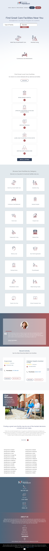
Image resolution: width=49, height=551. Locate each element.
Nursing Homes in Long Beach (31, 460)
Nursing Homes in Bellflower (9, 451)
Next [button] (47, 369)
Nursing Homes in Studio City (31, 467)
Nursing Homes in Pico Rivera (31, 465)
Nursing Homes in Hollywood (31, 458)
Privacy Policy (24, 534)
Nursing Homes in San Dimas (31, 469)
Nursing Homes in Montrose (30, 462)
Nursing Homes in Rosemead (9, 467)
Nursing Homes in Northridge (31, 464)
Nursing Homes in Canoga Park (10, 455)
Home (9, 7)
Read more (24, 80)
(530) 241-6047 (38, 371)
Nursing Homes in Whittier (30, 472)
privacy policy (31, 547)
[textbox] (12, 24)
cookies (25, 547)
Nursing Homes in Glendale (30, 456)
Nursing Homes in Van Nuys (9, 472)
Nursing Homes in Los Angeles (10, 462)
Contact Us (26, 7)
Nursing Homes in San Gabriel (9, 471)
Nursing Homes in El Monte (30, 455)
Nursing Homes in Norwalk (9, 464)
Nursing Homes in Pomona (9, 465)
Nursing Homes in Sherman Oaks (10, 469)
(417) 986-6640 (15, 370)
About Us (14, 7)
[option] (24, 332)
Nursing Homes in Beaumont (31, 451)
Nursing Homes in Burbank (30, 449)
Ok (24, 549)
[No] (47, 547)
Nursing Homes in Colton (30, 453)
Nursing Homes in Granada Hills (10, 458)
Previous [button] (0, 369)
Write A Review (19, 7)
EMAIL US (24, 508)
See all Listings (24, 159)
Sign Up (38, 7)
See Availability (16, 378)
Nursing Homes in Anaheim (9, 449)
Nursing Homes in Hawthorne (9, 460)
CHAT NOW (24, 499)
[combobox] (11, 24)
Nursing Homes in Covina (9, 453)
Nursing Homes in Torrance (30, 471)
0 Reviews (12, 363)
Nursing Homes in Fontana (9, 456)
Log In (32, 7)
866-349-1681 (24, 490)
